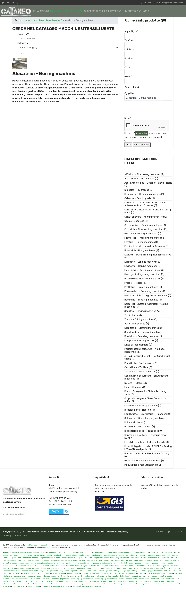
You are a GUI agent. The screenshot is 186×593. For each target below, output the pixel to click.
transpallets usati (141, 552)
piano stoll (45, 568)
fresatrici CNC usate (30, 573)
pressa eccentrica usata (162, 563)
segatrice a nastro (84, 558)
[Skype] (13, 2)
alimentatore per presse (117, 584)
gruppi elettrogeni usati (157, 571)
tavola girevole (26, 555)
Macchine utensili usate (67, 11)
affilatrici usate (33, 586)
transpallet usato (125, 552)
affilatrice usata (19, 586)
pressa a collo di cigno (77, 566)
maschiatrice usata (12, 571)
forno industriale (88, 573)
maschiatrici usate (30, 571)
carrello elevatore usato (97, 581)
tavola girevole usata (43, 555)
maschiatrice (177, 568)
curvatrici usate (165, 576)
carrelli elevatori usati (118, 581)
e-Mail (128, 76)
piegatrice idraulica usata (13, 568)
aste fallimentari (38, 584)
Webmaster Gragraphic (169, 532)
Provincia (129, 58)
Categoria (22, 43)
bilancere (171, 581)
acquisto (45, 586)
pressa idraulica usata (102, 563)
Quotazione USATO (138, 11)
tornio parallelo (167, 552)
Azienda (44, 11)
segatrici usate (122, 558)
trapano (88, 552)
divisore (100, 576)
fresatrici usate (73, 573)
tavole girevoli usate (62, 555)
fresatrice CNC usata (11, 573)
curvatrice (136, 576)
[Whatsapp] (17, 2)
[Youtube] (8, 2)
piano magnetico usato (102, 568)
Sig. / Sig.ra (131, 31)
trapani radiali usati (75, 552)
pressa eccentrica (143, 563)
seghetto (166, 555)
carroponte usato (47, 581)
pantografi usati (163, 568)
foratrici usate (167, 573)
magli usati (64, 571)
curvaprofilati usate (42, 579)
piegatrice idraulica (169, 566)
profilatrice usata (170, 560)
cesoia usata (131, 579)
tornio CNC (154, 552)
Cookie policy (21, 535)
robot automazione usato (37, 560)
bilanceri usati (23, 584)
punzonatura (110, 560)
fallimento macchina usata (15, 576)
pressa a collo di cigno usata (101, 566)
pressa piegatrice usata (45, 563)
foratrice (141, 573)
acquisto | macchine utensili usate (86, 586)
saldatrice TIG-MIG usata (158, 558)
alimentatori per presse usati (168, 584)
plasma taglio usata (93, 555)
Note (127, 118)
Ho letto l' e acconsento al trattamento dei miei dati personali (145, 135)
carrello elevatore (78, 581)
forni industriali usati (126, 573)
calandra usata (144, 581)
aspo (82, 584)
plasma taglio (78, 555)
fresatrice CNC (175, 571)
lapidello (74, 571)
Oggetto (129, 93)
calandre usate (159, 581)
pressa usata (140, 566)
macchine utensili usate (61, 586)
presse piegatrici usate (66, 563)
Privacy (7, 535)
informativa (141, 133)
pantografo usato (147, 568)
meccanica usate (10, 566)
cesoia (121, 579)
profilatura (157, 560)
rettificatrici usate (95, 560)
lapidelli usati (98, 571)
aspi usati (101, 584)
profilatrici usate (10, 563)
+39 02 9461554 (151, 3)
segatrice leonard (30, 558)
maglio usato (52, 571)
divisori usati (125, 576)
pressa (130, 566)
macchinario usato (54, 584)
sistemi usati (55, 560)
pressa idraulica (85, 563)
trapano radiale (39, 552)
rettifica (65, 560)
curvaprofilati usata (24, 579)
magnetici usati (120, 568)
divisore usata (112, 576)
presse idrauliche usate (124, 563)
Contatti (92, 11)
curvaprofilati (8, 579)
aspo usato (90, 584)
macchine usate (110, 555)
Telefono (129, 40)
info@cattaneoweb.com (172, 3)
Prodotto (23, 33)
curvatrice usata (150, 576)
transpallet (111, 552)
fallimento (179, 573)
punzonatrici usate (143, 560)
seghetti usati (15, 558)
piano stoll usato (58, 568)
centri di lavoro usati (18, 581)
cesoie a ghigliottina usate (106, 579)
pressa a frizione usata (44, 566)
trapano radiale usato (56, 552)
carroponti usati (62, 581)
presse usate (61, 566)
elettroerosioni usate (86, 576)
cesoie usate (144, 579)
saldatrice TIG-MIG (138, 558)
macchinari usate (71, 584)
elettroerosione (49, 576)
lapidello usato (85, 571)
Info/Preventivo (111, 11)
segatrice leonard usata (50, 558)
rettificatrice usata (78, 560)
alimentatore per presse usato (141, 584)
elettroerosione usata (67, 576)
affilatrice (7, 586)
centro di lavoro (157, 579)
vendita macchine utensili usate (39, 545)
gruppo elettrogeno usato (135, 571)
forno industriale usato (106, 573)
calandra (133, 581)
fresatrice (45, 573)
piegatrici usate (32, 568)
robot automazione (17, 560)
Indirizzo (129, 49)
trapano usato (99, 552)
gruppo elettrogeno (114, 571)
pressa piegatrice (25, 563)
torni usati (13, 555)
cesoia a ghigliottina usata (82, 579)
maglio (42, 571)
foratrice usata (152, 573)
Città (127, 67)
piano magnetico (84, 568)
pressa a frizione (26, 566)
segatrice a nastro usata (104, 558)
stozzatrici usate (153, 555)
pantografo (133, 568)
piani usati (71, 568)
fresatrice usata (58, 573)
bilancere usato (9, 584)
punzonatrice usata (125, 560)
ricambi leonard (68, 558)
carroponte (33, 581)
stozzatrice (123, 555)
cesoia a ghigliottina (60, 579)
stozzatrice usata (137, 555)
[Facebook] (3, 2)
